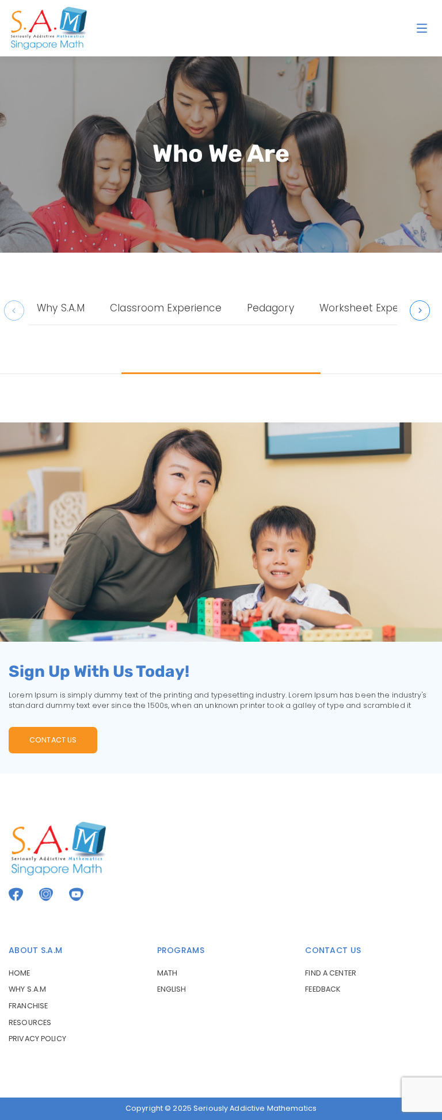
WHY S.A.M (27, 989)
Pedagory (270, 308)
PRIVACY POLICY (37, 1038)
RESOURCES (30, 1022)
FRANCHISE (28, 1006)
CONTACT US (53, 740)
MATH (167, 973)
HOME (20, 973)
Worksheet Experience (374, 308)
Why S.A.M (61, 308)
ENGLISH (171, 989)
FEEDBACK (322, 989)
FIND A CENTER (330, 973)
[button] (420, 310)
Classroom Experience (166, 308)
